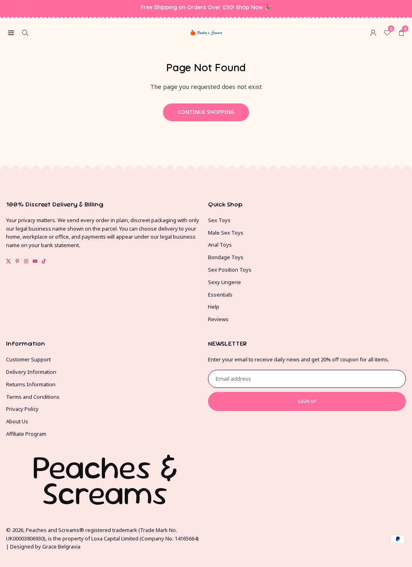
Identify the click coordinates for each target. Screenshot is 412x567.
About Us (17, 421)
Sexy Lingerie (224, 282)
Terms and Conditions (33, 396)
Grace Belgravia (61, 546)
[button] (401, 32)
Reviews (218, 319)
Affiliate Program (26, 433)
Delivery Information (31, 371)
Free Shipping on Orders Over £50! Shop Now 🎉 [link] (206, 7)
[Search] (25, 32)
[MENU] (11, 32)
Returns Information (31, 384)
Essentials (220, 294)
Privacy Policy (22, 408)
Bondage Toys (225, 257)
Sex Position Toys (229, 269)
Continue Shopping (206, 111)
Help (213, 306)
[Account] (373, 32)
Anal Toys (220, 244)
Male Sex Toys (225, 232)
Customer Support (28, 359)
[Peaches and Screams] (206, 31)
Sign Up (307, 401)
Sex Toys (219, 220)
